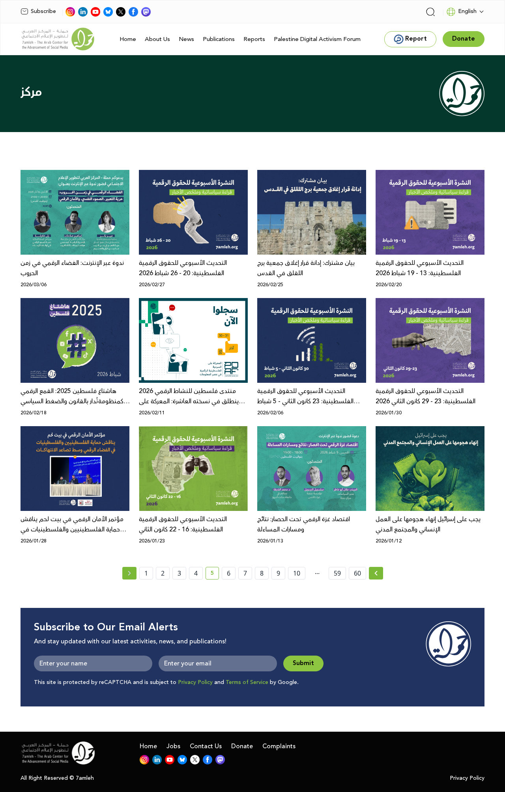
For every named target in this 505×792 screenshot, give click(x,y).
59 (337, 573)
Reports (254, 39)
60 (357, 573)
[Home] (58, 39)
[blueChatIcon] (108, 12)
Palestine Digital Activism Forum (317, 39)
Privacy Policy (195, 682)
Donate (242, 746)
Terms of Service (247, 682)
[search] (430, 12)
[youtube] (95, 12)
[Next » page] (376, 573)
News (186, 39)
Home (128, 39)
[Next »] (376, 573)
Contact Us (206, 746)
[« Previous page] (129, 573)
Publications (219, 39)
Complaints (279, 746)
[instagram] (70, 12)
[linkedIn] (83, 12)
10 (296, 573)
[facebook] (133, 12)
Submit (303, 663)
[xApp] (120, 12)
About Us (157, 39)
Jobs (173, 746)
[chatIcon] (146, 12)
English (467, 11)
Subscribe (43, 11)
